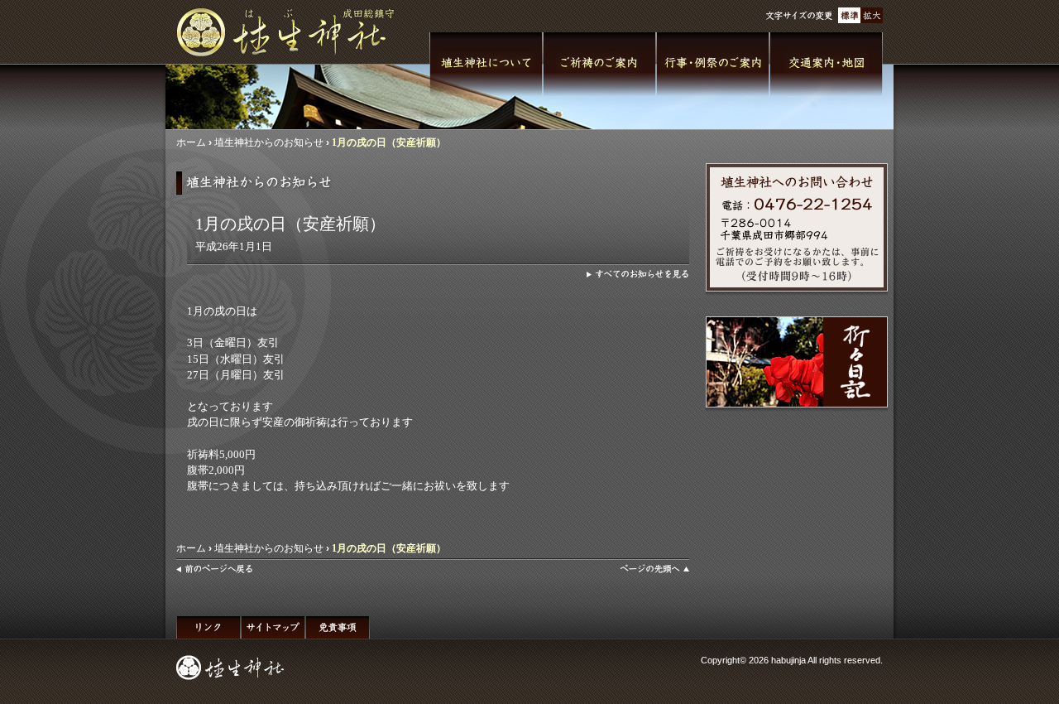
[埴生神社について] (486, 64)
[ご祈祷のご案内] (599, 64)
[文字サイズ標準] (849, 15)
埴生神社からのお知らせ (268, 142)
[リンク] (208, 627)
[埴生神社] (292, 32)
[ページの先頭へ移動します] (654, 569)
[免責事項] (337, 627)
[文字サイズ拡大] (871, 15)
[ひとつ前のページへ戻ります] (214, 569)
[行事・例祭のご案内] (712, 64)
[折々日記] (797, 361)
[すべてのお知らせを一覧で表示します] (638, 274)
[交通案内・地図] (826, 64)
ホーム (191, 142)
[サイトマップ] (273, 627)
